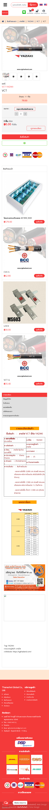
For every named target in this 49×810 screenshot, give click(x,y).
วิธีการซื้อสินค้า (31, 691)
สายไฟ (21, 21)
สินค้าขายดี (5, 13)
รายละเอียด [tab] (7, 395)
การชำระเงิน (30, 697)
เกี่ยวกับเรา (7, 697)
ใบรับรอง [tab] (6, 403)
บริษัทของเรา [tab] (7, 411)
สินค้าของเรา (11, 21)
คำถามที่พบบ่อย (8, 703)
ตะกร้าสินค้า (30, 12)
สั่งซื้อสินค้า (24, 136)
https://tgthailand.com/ (22, 651)
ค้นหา (34, 5)
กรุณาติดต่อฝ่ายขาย (25, 109)
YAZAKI (31, 21)
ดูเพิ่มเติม (39, 222)
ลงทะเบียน (44, 13)
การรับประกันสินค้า (32, 700)
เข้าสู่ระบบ (37, 13)
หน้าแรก (6, 694)
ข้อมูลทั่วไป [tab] (7, 399)
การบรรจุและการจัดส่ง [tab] (11, 415)
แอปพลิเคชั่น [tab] (7, 407)
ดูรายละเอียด (36, 128)
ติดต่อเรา (7, 706)
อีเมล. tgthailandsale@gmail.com (15, 728)
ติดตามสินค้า (30, 694)
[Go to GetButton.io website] (6, 807)
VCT (38, 21)
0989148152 (12, 722)
